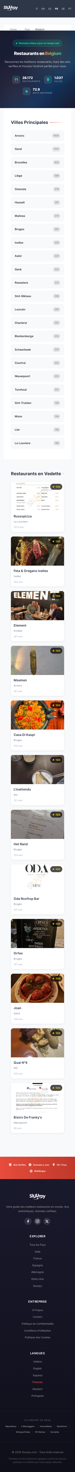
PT (69, 8)
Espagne (37, 1265)
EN (43, 8)
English (37, 1368)
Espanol (37, 1375)
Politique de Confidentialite (38, 1323)
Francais (37, 1382)
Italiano (37, 1361)
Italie (37, 1251)
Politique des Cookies (37, 1337)
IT (37, 8)
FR (56, 8)
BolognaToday (23, 1432)
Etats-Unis (37, 1278)
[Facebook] (28, 1221)
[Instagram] (37, 1221)
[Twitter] (47, 1221)
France (37, 1258)
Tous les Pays (37, 1244)
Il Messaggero (28, 1426)
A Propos (37, 1310)
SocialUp (54, 1432)
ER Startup (40, 1432)
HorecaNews (46, 1426)
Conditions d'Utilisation (37, 1330)
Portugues (37, 1395)
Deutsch (37, 1388)
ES (49, 8)
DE (63, 8)
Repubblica (10, 1426)
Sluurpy (37, 1285)
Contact (37, 1316)
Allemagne (37, 1272)
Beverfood (62, 1426)
